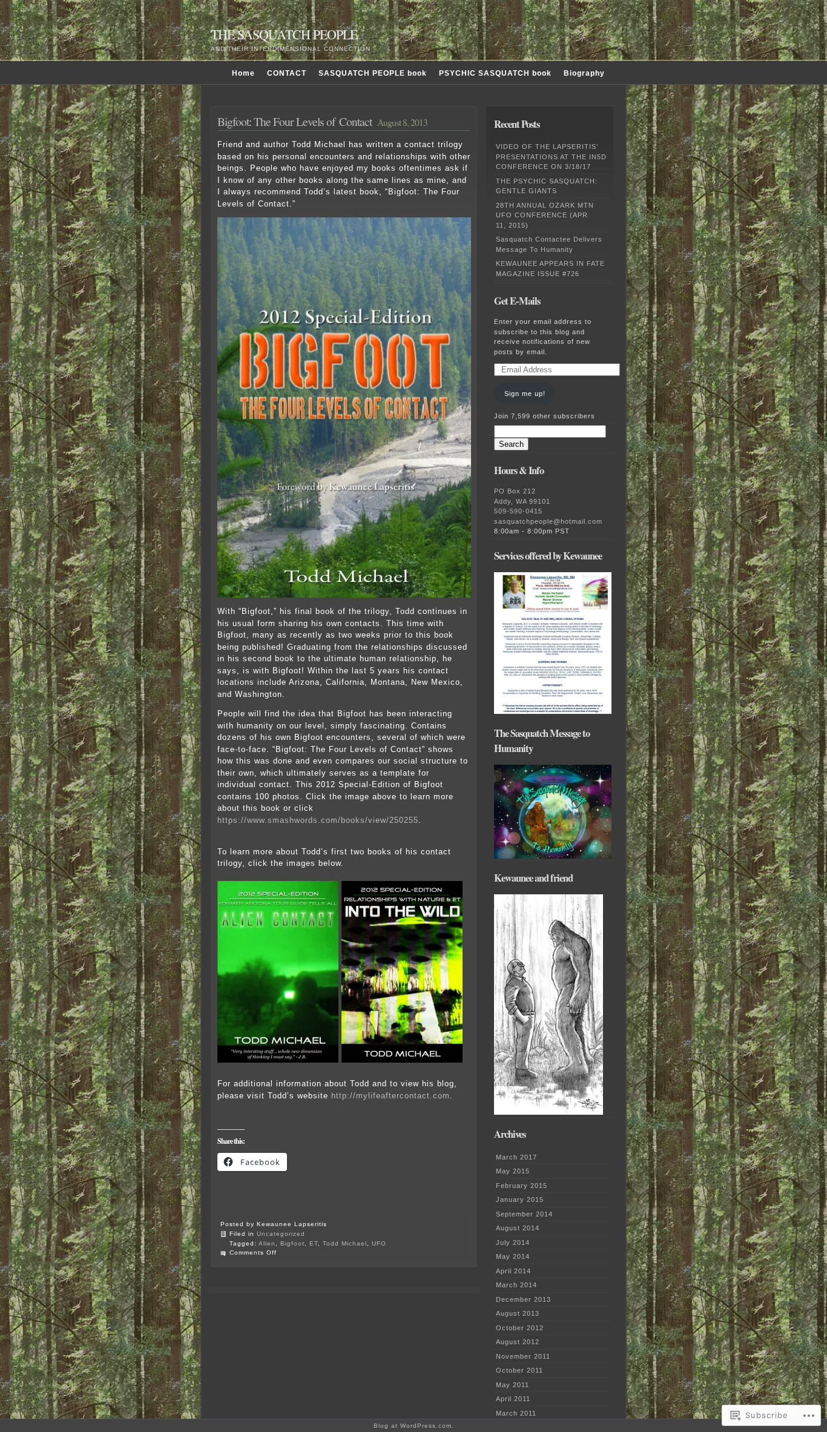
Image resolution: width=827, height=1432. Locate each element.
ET (313, 1243)
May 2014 (513, 1256)
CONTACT (286, 73)
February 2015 (521, 1185)
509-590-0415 (518, 511)
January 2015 (520, 1199)
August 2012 (517, 1341)
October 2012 (520, 1327)
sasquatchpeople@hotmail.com (548, 521)
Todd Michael (345, 1243)
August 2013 (517, 1313)
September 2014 (524, 1214)
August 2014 (517, 1228)
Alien (267, 1243)
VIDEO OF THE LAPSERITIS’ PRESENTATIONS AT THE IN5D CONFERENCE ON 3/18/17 (551, 156)
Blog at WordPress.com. (414, 1425)
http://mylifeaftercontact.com (390, 1095)
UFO (379, 1243)
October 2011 (519, 1370)
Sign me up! (524, 393)
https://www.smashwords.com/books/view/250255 (317, 820)
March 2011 (516, 1413)
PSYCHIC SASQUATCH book (495, 73)
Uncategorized (281, 1233)
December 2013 (523, 1299)
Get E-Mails (517, 301)
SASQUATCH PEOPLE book (372, 73)
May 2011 (512, 1384)
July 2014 (513, 1242)
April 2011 (513, 1398)
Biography (584, 73)
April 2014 (513, 1271)
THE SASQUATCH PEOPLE (284, 34)
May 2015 (513, 1171)
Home (243, 73)
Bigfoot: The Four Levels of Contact (294, 121)
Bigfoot (292, 1243)
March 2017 (516, 1157)
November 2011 (523, 1356)
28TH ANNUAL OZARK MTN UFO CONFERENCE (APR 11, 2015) (545, 215)
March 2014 (516, 1284)
